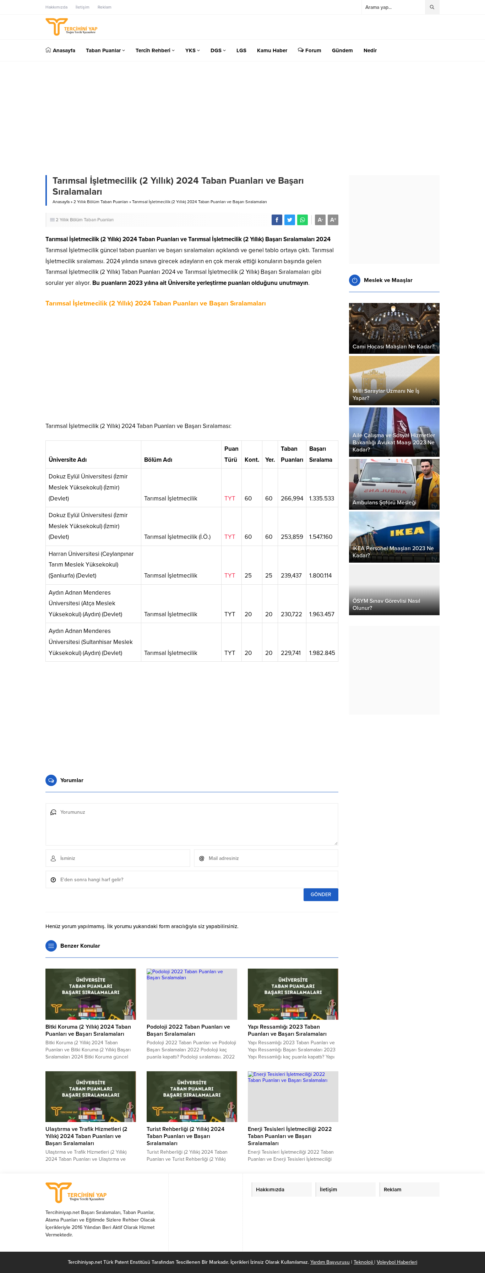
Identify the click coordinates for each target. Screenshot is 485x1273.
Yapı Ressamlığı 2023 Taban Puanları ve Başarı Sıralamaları (287, 1030)
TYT (229, 498)
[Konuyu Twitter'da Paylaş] (289, 220)
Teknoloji (364, 1262)
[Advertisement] (191, 367)
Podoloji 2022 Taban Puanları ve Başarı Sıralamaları (188, 1030)
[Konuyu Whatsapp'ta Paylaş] (302, 220)
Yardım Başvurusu (330, 1262)
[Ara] (432, 7)
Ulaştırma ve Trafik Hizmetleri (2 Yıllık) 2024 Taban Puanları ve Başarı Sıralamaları (86, 1136)
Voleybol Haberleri (397, 1262)
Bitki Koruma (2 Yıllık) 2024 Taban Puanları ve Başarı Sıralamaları (88, 1030)
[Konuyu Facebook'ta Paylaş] (277, 220)
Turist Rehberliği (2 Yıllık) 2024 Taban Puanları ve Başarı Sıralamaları (185, 1136)
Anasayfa (61, 201)
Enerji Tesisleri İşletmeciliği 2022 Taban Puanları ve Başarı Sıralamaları (290, 1136)
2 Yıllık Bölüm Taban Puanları (100, 201)
